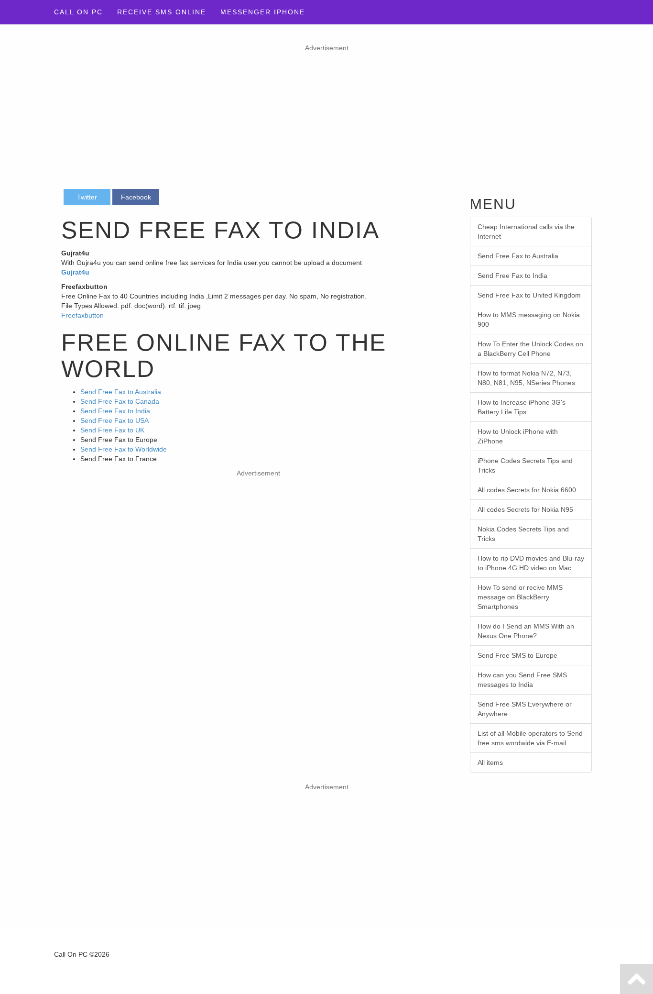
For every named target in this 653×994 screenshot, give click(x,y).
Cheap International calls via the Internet (526, 231)
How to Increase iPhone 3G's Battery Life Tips (522, 407)
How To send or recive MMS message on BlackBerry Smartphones (520, 597)
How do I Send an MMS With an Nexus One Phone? (526, 631)
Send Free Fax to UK (112, 430)
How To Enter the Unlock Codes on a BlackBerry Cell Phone (530, 348)
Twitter (87, 197)
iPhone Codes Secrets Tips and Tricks (525, 465)
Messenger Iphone (262, 12)
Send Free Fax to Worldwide (123, 449)
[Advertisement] (326, 120)
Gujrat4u (75, 272)
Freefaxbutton (82, 315)
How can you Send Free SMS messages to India (522, 679)
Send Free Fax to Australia (120, 392)
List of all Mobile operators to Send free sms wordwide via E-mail (530, 738)
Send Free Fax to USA (114, 420)
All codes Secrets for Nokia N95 (525, 509)
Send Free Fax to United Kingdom (529, 295)
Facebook (136, 197)
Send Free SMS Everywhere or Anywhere (525, 709)
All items (490, 762)
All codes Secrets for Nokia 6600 (527, 490)
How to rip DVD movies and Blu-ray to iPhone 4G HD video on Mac (531, 563)
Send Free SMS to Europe (517, 655)
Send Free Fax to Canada (119, 401)
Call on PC (78, 12)
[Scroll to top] (636, 979)
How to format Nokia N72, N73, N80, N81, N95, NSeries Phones (526, 378)
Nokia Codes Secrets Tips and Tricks (523, 533)
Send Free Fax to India (115, 411)
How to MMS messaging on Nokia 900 (529, 319)
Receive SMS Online (161, 12)
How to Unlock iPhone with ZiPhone (518, 436)
